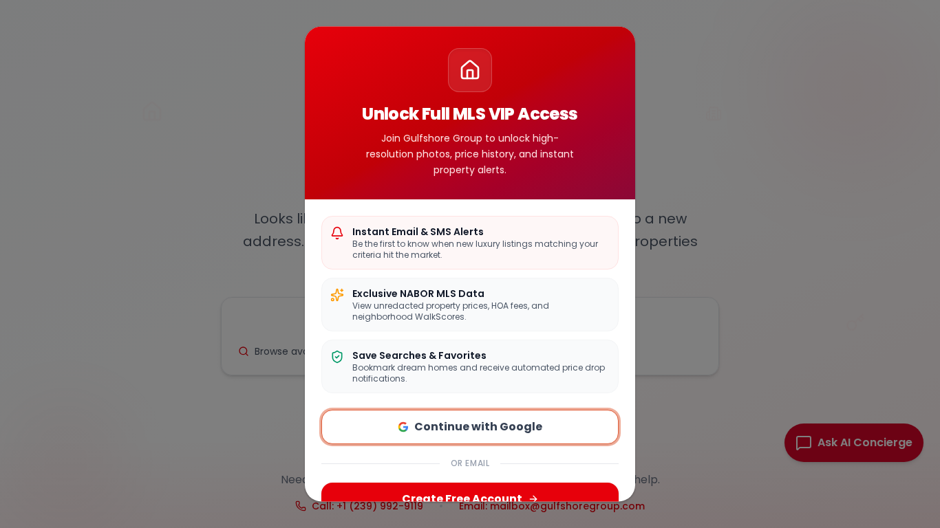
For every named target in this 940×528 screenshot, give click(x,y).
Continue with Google (478, 427)
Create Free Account (462, 499)
